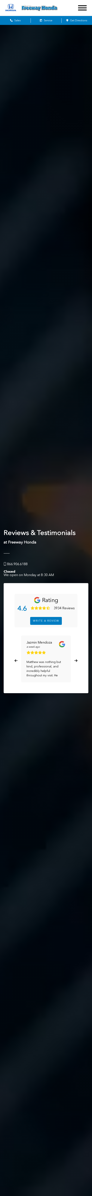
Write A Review (46, 620)
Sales (17, 20)
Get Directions (78, 20)
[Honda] (10, 8)
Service (47, 20)
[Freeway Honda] (44, 8)
